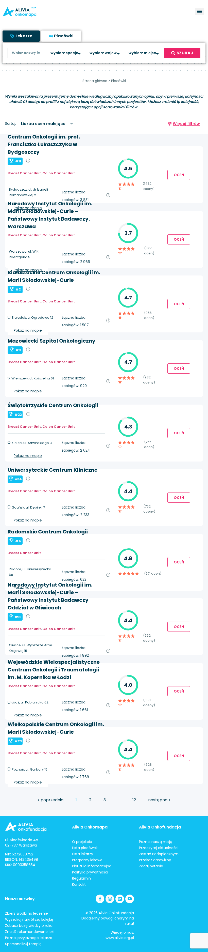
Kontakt (79, 884)
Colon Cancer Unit (58, 173)
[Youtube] (129, 899)
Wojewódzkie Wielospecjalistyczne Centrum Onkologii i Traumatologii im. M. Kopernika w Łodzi (54, 669)
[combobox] (26, 53)
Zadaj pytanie (151, 866)
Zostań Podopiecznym (159, 853)
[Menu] (199, 11)
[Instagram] (110, 899)
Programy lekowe (87, 860)
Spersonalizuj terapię (23, 943)
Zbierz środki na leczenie (26, 913)
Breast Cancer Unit (24, 173)
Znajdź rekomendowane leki (29, 931)
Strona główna (94, 81)
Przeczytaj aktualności (158, 847)
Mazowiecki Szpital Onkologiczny (51, 340)
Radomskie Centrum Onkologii (48, 531)
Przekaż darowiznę (155, 860)
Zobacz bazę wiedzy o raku (29, 925)
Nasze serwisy (20, 899)
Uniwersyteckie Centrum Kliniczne (52, 469)
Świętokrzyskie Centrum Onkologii (53, 405)
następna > (159, 800)
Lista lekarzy (82, 853)
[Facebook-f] (100, 899)
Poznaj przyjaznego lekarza (28, 937)
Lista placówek (85, 847)
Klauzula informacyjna (91, 866)
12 (134, 800)
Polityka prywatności (90, 872)
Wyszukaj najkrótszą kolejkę (29, 919)
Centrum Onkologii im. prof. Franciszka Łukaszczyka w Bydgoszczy (44, 144)
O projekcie (82, 841)
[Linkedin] (119, 899)
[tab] (21, 36)
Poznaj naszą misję (155, 841)
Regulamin (81, 878)
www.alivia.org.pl (120, 937)
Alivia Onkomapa (90, 827)
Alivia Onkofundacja (160, 827)
